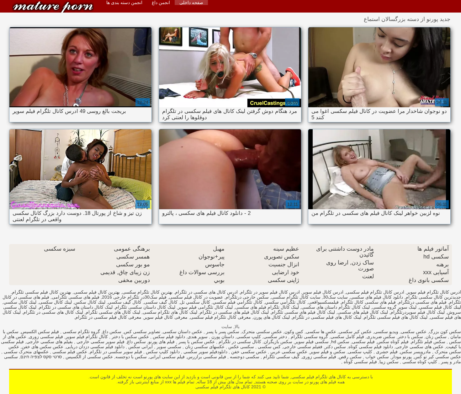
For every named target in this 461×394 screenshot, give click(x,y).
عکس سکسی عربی (288, 351)
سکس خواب (376, 356)
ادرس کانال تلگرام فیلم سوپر (434, 292)
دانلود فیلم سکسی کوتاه (370, 346)
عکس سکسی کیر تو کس (437, 356)
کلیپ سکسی (248, 336)
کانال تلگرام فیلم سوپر (87, 336)
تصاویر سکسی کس (142, 331)
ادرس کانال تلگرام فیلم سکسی (375, 292)
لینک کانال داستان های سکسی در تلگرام (76, 307)
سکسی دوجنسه (244, 356)
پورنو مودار (401, 356)
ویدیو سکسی (386, 331)
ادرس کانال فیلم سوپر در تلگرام (270, 292)
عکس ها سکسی (321, 331)
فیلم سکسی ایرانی (167, 356)
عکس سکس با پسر (196, 341)
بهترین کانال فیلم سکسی (97, 292)
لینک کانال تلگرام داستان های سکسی (335, 307)
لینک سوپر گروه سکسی (394, 307)
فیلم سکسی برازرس (206, 356)
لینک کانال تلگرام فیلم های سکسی (267, 307)
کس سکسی (269, 346)
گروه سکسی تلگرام (308, 336)
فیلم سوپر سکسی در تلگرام (116, 351)
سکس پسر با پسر (222, 331)
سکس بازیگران (278, 341)
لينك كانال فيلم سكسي (440, 307)
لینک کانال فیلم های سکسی (362, 312)
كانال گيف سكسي (124, 302)
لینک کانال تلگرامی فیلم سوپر (205, 307)
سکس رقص (350, 356)
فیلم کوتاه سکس (393, 341)
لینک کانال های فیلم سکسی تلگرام (395, 317)
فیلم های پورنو (161, 341)
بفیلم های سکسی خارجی (49, 341)
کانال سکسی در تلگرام (239, 341)
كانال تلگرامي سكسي (285, 302)
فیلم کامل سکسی (347, 336)
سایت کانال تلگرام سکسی (296, 297)
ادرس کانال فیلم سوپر (322, 292)
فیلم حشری (386, 351)
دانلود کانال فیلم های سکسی (376, 297)
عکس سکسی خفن (248, 351)
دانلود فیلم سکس (168, 336)
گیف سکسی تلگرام (280, 356)
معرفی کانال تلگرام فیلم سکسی (220, 317)
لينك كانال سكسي (19, 302)
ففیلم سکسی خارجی (302, 346)
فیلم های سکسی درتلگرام (422, 302)
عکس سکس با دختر (129, 336)
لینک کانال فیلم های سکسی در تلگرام (234, 312)
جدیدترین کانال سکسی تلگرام (433, 297)
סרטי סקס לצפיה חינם (41, 356)
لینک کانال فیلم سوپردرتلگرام (417, 312)
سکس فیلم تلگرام (428, 341)
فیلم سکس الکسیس (40, 331)
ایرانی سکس (140, 346)
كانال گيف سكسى (161, 302)
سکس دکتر (335, 346)
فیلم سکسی (363, 341)
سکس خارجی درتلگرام (247, 297)
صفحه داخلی (191, 2)
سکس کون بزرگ (445, 331)
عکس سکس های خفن (42, 346)
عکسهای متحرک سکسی (26, 351)
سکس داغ (112, 331)
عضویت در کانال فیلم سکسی (196, 297)
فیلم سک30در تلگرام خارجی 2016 (134, 297)
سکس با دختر (410, 336)
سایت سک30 (335, 297)
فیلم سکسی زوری (46, 336)
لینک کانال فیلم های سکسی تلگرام (303, 312)
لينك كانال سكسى (55, 302)
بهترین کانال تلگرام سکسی (147, 292)
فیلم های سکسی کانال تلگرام (368, 302)
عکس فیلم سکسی (69, 351)
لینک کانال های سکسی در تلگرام (53, 312)
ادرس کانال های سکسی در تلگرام (206, 292)
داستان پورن (222, 336)
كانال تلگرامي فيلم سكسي (237, 302)
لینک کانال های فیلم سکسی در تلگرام (326, 317)
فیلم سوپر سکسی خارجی (100, 341)
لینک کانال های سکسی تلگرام (113, 312)
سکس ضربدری (381, 336)
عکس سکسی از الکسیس (88, 356)
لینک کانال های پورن (271, 317)
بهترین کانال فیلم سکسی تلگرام (41, 292)
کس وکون (293, 331)
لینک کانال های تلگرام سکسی (170, 312)
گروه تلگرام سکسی (80, 331)
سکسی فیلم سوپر (312, 341)
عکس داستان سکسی (182, 331)
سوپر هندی (198, 336)
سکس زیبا (389, 361)
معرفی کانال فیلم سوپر (166, 317)
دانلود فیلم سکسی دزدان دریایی (95, 346)
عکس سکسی (414, 331)
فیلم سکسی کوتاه (359, 361)
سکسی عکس (240, 346)
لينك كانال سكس (89, 302)
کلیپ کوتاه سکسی (419, 361)
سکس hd (340, 341)
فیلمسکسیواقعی (323, 302)
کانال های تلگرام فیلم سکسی (53, 7)
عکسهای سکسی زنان (204, 346)
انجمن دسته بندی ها (124, 2)
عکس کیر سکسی (355, 331)
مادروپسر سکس (415, 351)
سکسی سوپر (168, 346)
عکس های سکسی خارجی (419, 346)
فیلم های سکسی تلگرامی (75, 297)
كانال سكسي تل (195, 302)
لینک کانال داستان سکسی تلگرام (145, 307)
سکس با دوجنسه (131, 356)
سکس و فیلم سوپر (327, 351)
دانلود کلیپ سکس (162, 351)
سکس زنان (436, 336)
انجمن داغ (161, 2)
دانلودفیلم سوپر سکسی (204, 351)
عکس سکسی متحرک (262, 331)
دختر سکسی (275, 336)
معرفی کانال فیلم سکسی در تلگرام (108, 317)
